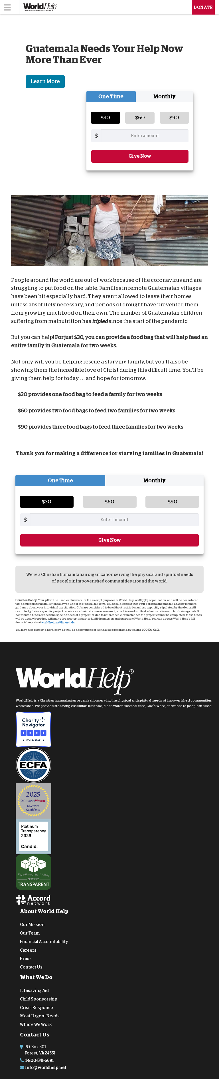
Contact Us (31, 967)
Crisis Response (36, 1008)
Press (26, 959)
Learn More (45, 81)
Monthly (164, 96)
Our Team (30, 933)
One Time (110, 96)
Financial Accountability (44, 942)
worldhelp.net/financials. (58, 622)
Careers (28, 950)
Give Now (140, 156)
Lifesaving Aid (34, 990)
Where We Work (36, 1024)
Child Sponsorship (38, 999)
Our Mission (32, 925)
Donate (203, 7)
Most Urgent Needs (40, 1016)
